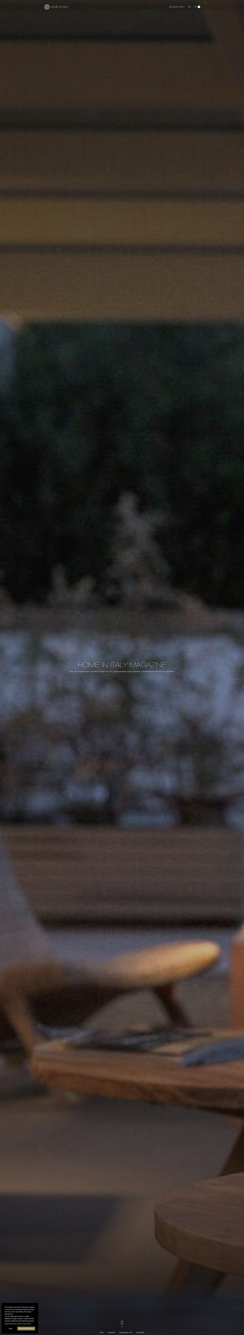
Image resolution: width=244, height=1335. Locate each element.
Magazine (111, 1332)
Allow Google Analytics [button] (26, 1328)
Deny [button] (10, 1328)
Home (102, 1332)
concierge (140, 1332)
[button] (18, 1323)
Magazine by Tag (125, 1332)
